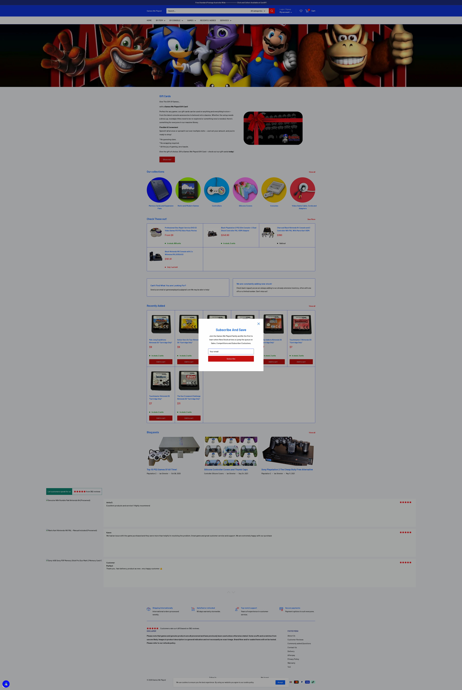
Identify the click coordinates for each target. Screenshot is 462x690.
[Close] (258, 323)
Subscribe (231, 359)
